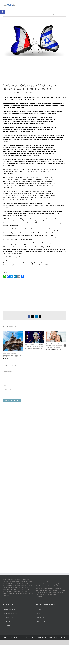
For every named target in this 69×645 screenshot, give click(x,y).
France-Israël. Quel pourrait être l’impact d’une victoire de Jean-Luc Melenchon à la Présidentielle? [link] (12, 355)
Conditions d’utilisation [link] (10, 613)
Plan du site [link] (7, 625)
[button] (4, 345)
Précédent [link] (56, 15)
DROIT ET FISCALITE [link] (42, 621)
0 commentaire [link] (14, 358)
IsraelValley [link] (19, 637)
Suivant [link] (63, 15)
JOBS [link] (38, 613)
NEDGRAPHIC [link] (52, 637)
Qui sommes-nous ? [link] (9, 609)
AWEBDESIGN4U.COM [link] (42, 637)
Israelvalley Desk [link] (8, 92)
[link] (2, 11)
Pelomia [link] (63, 637)
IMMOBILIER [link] (40, 617)
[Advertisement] (34, 71)
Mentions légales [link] (8, 617)
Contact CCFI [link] (7, 621)
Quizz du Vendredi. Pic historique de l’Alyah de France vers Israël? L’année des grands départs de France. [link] (56, 345)
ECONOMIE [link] (40, 609)
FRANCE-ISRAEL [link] (30, 92)
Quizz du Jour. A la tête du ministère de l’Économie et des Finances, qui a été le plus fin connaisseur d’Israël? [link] (34, 346)
